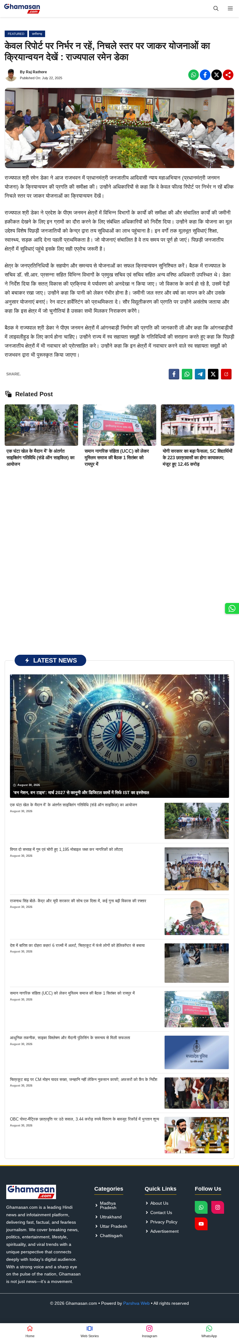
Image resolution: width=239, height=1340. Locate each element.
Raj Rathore (36, 72)
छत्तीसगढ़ (37, 34)
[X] (216, 75)
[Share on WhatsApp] (187, 374)
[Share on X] (213, 374)
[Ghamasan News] (22, 8)
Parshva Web (136, 1303)
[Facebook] (193, 75)
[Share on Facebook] (174, 374)
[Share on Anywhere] (226, 374)
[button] (216, 8)
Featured (16, 34)
